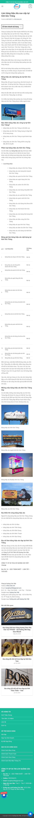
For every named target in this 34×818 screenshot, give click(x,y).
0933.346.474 (10, 586)
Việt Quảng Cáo (18, 19)
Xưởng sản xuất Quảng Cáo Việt (19, 599)
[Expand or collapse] (21, 26)
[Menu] (2, 6)
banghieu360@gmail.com (13, 588)
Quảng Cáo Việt (14, 592)
